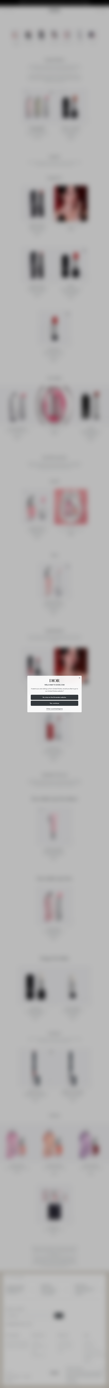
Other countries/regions (54, 709)
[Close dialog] (79, 678)
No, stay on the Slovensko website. (54, 697)
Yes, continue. (54, 703)
